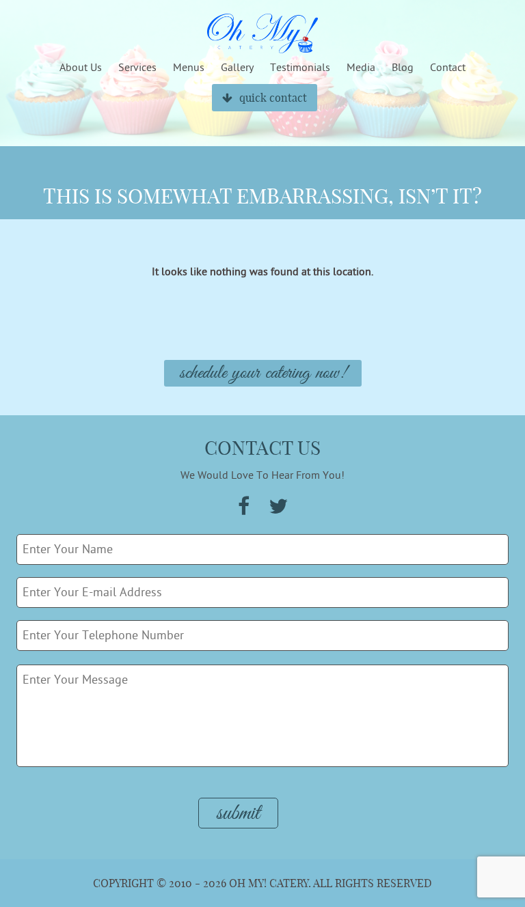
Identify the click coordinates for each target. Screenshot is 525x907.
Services (137, 67)
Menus (188, 67)
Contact (448, 67)
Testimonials (300, 67)
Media (361, 67)
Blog (403, 67)
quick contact (273, 97)
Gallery (237, 67)
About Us (80, 67)
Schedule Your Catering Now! (263, 373)
